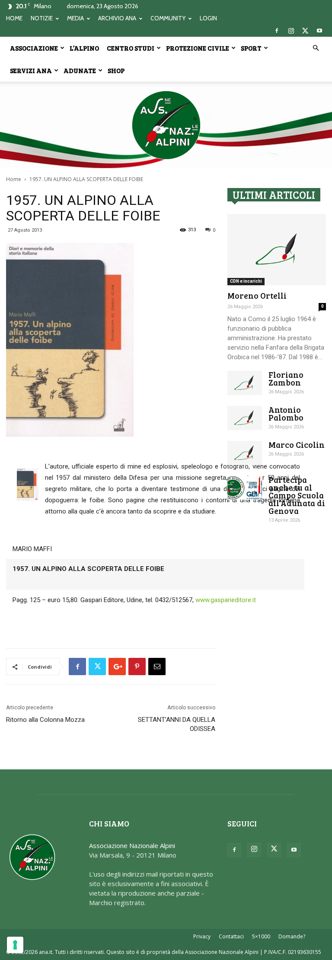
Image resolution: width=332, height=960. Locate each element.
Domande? (291, 936)
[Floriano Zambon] (244, 383)
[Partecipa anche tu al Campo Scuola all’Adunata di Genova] (244, 488)
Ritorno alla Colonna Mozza (45, 720)
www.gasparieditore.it (225, 600)
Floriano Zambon (285, 378)
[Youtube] (319, 31)
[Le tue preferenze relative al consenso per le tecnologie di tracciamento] (15, 945)
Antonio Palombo (285, 413)
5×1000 (261, 936)
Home (13, 179)
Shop (116, 70)
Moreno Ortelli (257, 295)
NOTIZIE (42, 18)
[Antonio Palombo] (244, 418)
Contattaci (231, 936)
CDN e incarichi (246, 281)
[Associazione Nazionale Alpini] (166, 125)
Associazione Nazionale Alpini (132, 845)
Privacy (202, 936)
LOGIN (208, 18)
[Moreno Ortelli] (276, 249)
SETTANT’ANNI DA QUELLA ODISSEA (176, 724)
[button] (315, 48)
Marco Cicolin (296, 444)
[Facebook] (276, 31)
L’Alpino (84, 48)
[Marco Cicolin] (244, 453)
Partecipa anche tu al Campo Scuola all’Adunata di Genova (296, 495)
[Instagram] (290, 31)
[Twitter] (305, 31)
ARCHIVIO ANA (117, 18)
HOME (14, 18)
